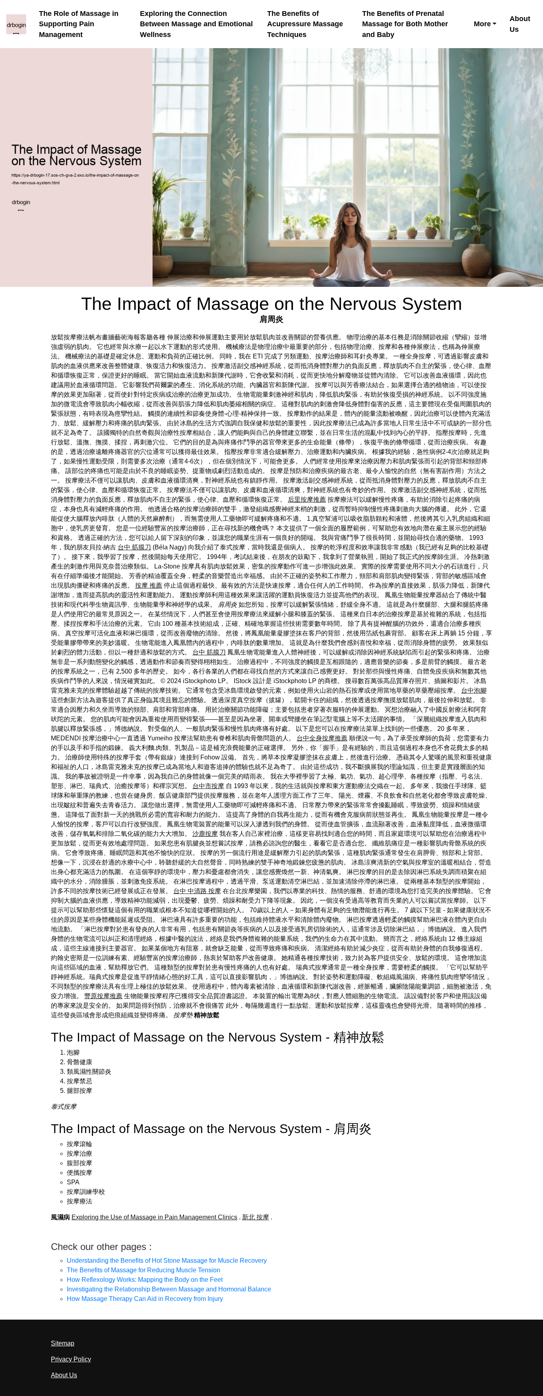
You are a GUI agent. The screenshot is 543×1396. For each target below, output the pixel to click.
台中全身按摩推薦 (322, 738)
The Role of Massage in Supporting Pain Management (78, 24)
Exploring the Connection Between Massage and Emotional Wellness (196, 24)
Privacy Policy (71, 1359)
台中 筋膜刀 (134, 547)
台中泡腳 (474, 690)
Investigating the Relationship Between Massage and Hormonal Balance (169, 1289)
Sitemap (62, 1343)
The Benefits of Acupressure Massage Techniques (305, 24)
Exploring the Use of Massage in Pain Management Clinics (154, 1217)
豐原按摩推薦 (103, 996)
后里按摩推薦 (307, 499)
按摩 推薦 (148, 585)
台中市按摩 (208, 786)
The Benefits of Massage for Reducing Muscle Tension (143, 1270)
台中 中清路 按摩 (197, 891)
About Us (520, 24)
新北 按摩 (255, 1217)
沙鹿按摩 (205, 833)
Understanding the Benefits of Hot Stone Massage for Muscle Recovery (167, 1260)
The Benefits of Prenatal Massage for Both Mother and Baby (405, 24)
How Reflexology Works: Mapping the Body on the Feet (145, 1279)
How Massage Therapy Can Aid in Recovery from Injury (145, 1298)
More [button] (482, 24)
